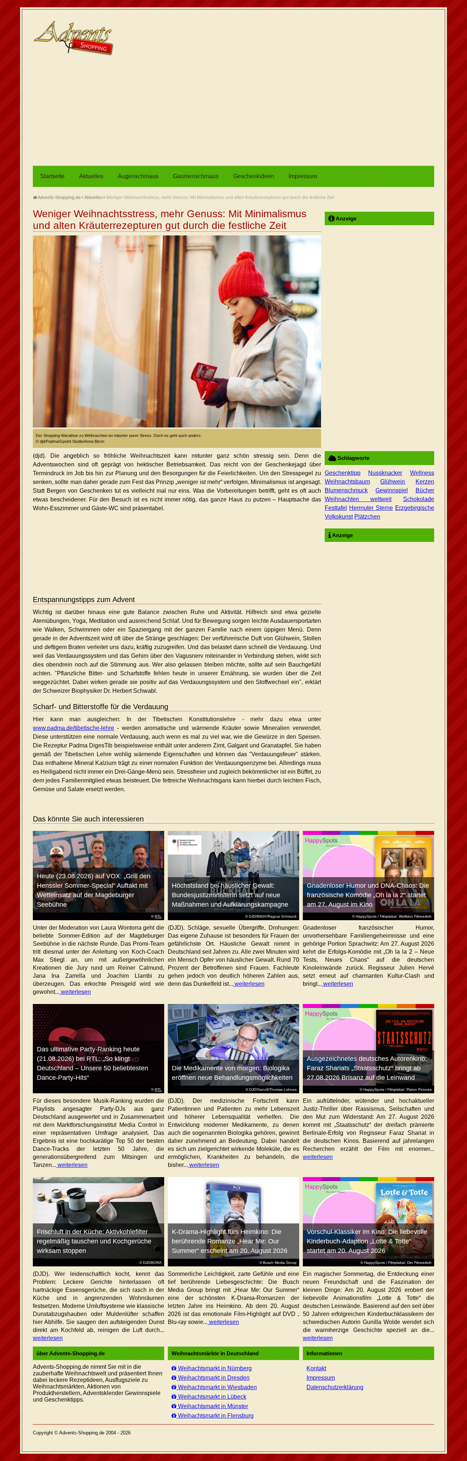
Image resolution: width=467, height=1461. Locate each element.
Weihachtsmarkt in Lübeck (211, 1397)
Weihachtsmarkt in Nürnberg (214, 1368)
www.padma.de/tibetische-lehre (73, 728)
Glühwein (392, 481)
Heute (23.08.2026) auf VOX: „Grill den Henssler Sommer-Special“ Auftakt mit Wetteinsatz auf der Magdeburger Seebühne (93, 890)
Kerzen (425, 481)
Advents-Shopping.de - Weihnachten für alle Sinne (75, 38)
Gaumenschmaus (196, 176)
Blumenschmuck (346, 490)
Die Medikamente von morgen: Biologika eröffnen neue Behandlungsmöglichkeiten (232, 1073)
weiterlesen (75, 992)
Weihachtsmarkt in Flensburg (215, 1416)
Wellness (422, 473)
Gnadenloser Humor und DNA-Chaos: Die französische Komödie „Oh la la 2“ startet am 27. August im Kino (368, 895)
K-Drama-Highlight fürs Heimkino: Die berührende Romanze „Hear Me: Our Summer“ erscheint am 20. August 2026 (229, 1241)
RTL (158, 916)
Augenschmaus (138, 176)
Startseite (52, 176)
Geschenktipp (342, 473)
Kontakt (316, 1368)
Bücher (425, 490)
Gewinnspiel (391, 490)
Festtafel (336, 508)
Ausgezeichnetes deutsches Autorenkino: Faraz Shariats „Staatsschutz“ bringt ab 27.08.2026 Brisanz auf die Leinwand (367, 1068)
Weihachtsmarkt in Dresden (213, 1378)
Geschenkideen (253, 176)
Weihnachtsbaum (347, 481)
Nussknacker (385, 473)
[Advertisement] (233, 111)
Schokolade (418, 499)
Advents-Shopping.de (59, 197)
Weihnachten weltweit (358, 499)
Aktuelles (91, 176)
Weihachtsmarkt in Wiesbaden (217, 1387)
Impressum (303, 176)
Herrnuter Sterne (371, 508)
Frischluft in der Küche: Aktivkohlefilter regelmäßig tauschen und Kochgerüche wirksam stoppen (94, 1241)
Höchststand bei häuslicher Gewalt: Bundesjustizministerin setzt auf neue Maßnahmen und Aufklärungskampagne (230, 895)
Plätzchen (367, 516)
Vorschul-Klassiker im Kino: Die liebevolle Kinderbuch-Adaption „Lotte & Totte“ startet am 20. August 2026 (367, 1241)
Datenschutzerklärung (334, 1387)
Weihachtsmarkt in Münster (212, 1406)
